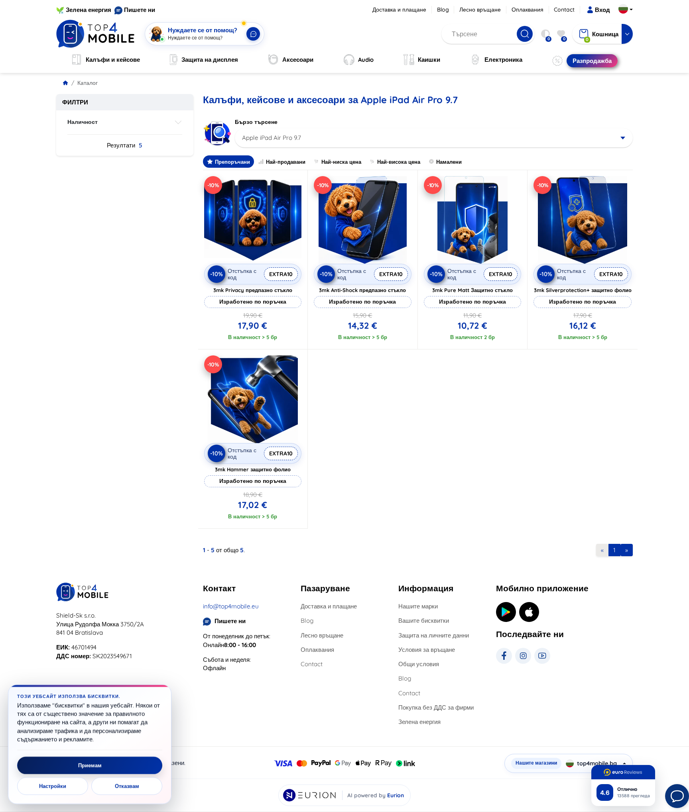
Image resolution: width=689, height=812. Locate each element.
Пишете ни (139, 10)
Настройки (52, 786)
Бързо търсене (256, 122)
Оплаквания (527, 9)
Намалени (449, 162)
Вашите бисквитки (423, 620)
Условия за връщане (426, 649)
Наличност (82, 122)
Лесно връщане (480, 9)
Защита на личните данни (433, 635)
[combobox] (434, 137)
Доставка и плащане (399, 9)
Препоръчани (232, 162)
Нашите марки (418, 606)
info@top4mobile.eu (231, 606)
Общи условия (418, 664)
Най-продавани (285, 162)
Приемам (90, 765)
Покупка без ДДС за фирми (436, 707)
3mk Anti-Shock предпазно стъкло (362, 290)
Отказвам (127, 786)
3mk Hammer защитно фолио (253, 469)
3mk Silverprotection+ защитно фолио (583, 290)
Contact (564, 9)
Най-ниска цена (341, 162)
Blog (443, 9)
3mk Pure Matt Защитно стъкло (472, 290)
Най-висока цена (398, 162)
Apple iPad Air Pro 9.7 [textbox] (271, 137)
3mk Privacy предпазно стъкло (252, 290)
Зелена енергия (88, 10)
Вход (602, 10)
